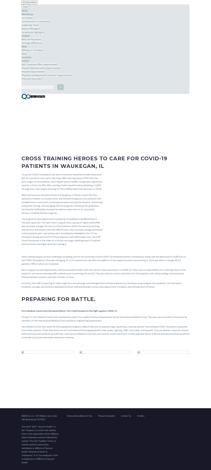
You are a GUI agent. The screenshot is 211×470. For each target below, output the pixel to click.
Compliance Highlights (33, 32)
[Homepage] (33, 96)
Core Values (27, 17)
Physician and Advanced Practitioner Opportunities (47, 75)
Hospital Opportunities (33, 71)
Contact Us (126, 416)
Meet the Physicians (31, 39)
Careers (25, 60)
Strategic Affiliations (32, 42)
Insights (26, 35)
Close (25, 6)
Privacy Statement (106, 416)
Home (25, 10)
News (24, 46)
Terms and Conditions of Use (79, 416)
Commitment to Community (36, 21)
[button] (149, 174)
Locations (26, 57)
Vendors (141, 416)
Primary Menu (29, 2)
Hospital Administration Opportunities (41, 68)
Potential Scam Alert (32, 78)
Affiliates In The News (32, 50)
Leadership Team (30, 25)
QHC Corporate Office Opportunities (39, 64)
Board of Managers (31, 28)
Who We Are (27, 14)
